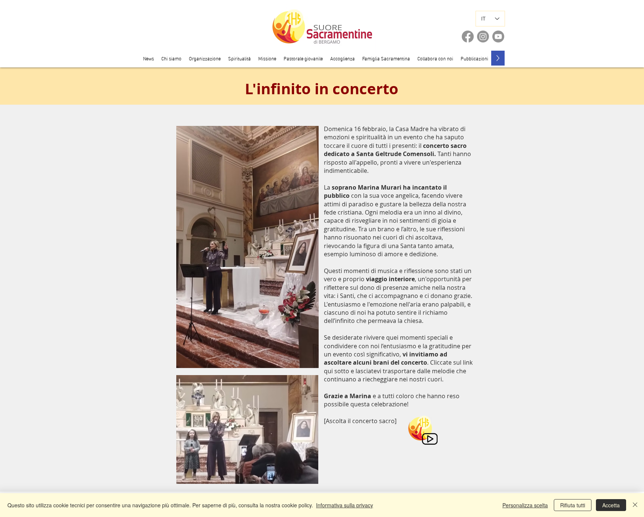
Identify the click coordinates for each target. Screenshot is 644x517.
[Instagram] (483, 36)
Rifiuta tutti (572, 505)
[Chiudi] (635, 505)
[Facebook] (468, 36)
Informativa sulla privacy (344, 505)
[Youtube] (498, 36)
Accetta (611, 505)
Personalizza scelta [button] (525, 505)
